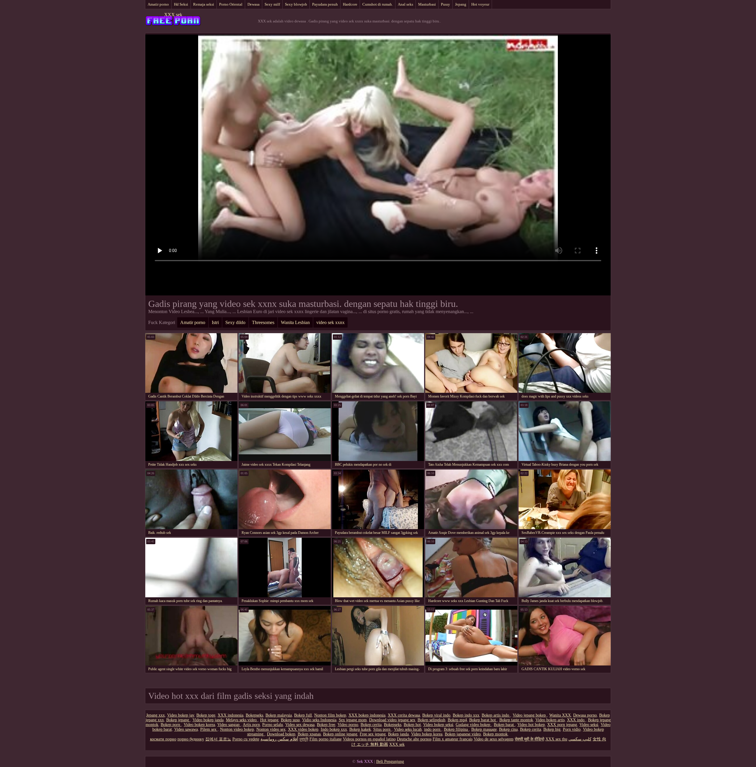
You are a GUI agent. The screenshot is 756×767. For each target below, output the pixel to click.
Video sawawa (186, 729)
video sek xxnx (330, 322)
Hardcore (350, 4)
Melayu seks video (242, 720)
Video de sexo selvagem (494, 739)
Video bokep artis (550, 720)
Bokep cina (508, 729)
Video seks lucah (408, 729)
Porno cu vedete (245, 739)
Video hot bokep (531, 724)
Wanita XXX (560, 715)
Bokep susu (290, 720)
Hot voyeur (480, 4)
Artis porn (251, 724)
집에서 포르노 (218, 739)
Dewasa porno (585, 715)
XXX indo (576, 720)
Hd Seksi (181, 4)
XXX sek (173, 14)
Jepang (460, 4)
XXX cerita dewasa (404, 715)
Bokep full (303, 715)
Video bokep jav (180, 715)
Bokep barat (504, 724)
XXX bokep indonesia (366, 715)
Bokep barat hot (483, 720)
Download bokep (281, 734)
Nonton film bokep (330, 715)
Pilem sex (209, 729)
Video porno (348, 724)
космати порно (163, 739)
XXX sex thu (556, 739)
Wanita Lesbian (295, 322)
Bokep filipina (456, 729)
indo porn (432, 729)
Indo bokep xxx (334, 729)
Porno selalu (272, 724)
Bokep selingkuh (431, 720)
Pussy (445, 4)
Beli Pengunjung (390, 761)
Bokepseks (254, 715)
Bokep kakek (360, 729)
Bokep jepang (178, 720)
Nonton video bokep (237, 729)
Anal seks (405, 4)
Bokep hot (412, 724)
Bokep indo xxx (466, 715)
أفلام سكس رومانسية (279, 739)
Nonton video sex (271, 729)
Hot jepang (269, 720)
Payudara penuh (325, 4)
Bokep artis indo (496, 715)
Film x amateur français (452, 739)
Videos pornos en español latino (369, 739)
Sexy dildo (235, 322)
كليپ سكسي (580, 739)
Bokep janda (398, 734)
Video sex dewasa (300, 724)
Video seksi (588, 724)
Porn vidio (572, 729)
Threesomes (263, 322)
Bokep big (552, 729)
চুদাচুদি (303, 739)
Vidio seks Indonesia (319, 720)
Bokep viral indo (436, 715)
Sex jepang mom (353, 720)
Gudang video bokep (473, 724)
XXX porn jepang (562, 724)
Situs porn (382, 729)
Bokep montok (495, 734)
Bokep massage (484, 729)
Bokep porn (171, 724)
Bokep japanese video (463, 734)
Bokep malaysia (278, 715)
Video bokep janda (208, 720)
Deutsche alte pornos (414, 739)
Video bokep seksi (438, 724)
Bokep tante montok (516, 720)
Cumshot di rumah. (377, 4)
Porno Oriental (230, 4)
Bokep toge (205, 715)
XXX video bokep (303, 729)
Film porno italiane (325, 739)
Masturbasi (427, 4)
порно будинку (190, 739)
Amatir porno (158, 4)
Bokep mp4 (457, 720)
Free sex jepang (373, 734)
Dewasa (253, 4)
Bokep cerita (371, 724)
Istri (215, 322)
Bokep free (326, 724)
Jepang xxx (155, 715)
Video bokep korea (199, 724)
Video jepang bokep (530, 715)
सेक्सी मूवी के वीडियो (529, 739)
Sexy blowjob (296, 4)
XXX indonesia (230, 715)
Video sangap (229, 724)
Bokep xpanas (309, 734)
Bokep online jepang (340, 734)
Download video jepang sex (392, 720)
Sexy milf (272, 4)
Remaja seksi (203, 4)
